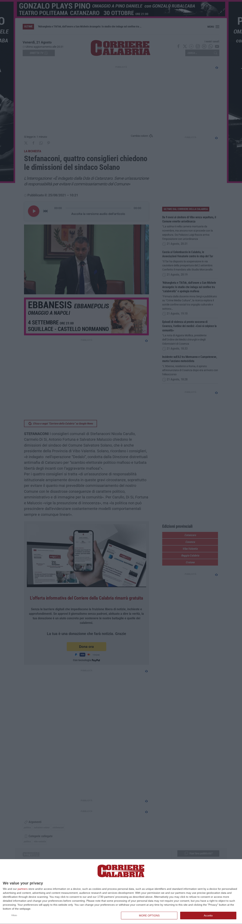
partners (23, 888)
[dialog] (121, 891)
